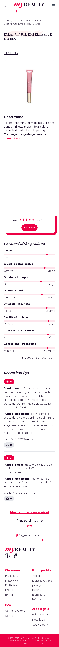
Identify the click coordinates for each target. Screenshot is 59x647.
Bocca (28, 20)
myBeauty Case (42, 580)
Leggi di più (12, 138)
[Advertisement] (29, 172)
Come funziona (15, 610)
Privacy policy (41, 614)
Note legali (39, 619)
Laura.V (8, 439)
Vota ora (29, 227)
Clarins (11, 53)
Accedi (36, 575)
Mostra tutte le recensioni (29, 512)
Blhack (40, 643)
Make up (18, 20)
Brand (9, 594)
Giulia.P (9, 492)
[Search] (5, 5)
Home (7, 20)
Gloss (36, 20)
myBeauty (11, 575)
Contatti (10, 615)
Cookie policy (41, 624)
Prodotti (10, 589)
